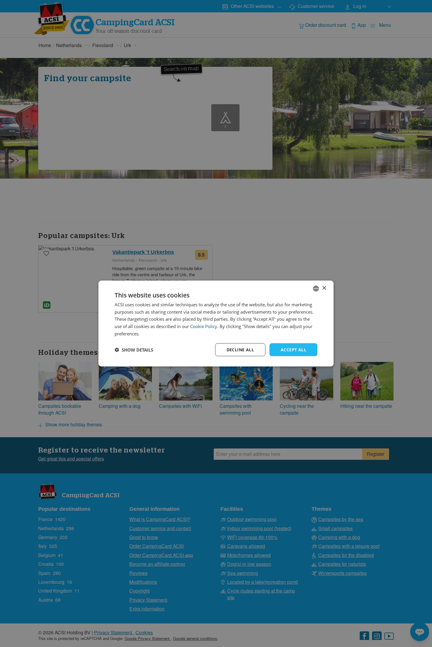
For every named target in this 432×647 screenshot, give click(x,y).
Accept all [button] (293, 349)
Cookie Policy (203, 326)
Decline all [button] (240, 349)
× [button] (324, 288)
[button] (134, 350)
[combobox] (316, 288)
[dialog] (216, 323)
